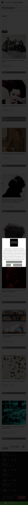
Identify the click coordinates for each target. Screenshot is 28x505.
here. (24, 259)
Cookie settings (17, 265)
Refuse (8, 265)
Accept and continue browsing (14, 262)
